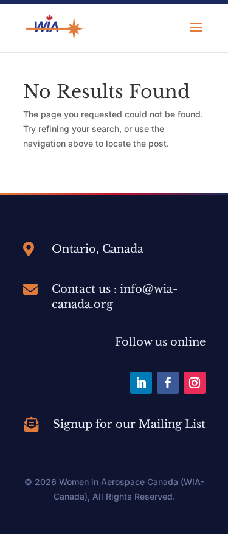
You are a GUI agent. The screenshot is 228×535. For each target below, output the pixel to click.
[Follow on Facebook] (168, 383)
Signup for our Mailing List (129, 424)
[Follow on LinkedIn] (141, 383)
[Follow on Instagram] (195, 383)
